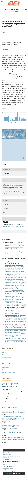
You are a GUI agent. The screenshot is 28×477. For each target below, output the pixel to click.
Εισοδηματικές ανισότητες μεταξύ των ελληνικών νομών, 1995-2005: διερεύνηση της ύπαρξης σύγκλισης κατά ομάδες (15, 266)
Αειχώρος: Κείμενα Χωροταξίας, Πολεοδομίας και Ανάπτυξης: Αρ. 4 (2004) (14, 247)
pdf (5, 164)
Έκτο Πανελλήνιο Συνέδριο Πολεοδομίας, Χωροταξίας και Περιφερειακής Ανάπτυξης (11, 385)
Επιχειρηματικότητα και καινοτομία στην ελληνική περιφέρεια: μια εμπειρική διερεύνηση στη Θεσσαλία (14, 291)
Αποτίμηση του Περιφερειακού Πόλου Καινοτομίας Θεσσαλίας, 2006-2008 (13, 337)
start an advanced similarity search (17, 252)
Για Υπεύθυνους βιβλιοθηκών (8, 372)
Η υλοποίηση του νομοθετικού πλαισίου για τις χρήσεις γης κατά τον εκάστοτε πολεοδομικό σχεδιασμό (13, 439)
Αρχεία (8, 17)
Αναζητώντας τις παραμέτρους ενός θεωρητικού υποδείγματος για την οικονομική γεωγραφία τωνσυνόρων (13, 310)
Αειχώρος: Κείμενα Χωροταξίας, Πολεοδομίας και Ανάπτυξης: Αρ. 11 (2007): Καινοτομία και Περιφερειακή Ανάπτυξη (15, 296)
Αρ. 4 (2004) (14, 17)
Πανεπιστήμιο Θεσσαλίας (14, 473)
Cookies (5, 469)
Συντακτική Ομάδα (7, 454)
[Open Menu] (1, 1)
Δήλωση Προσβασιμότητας (9, 471)
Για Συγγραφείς (5, 369)
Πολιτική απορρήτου (8, 468)
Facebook (5, 462)
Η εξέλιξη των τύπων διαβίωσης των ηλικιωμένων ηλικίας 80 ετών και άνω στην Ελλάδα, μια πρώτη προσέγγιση (12, 427)
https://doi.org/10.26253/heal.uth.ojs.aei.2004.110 (14, 39)
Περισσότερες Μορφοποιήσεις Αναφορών (11, 192)
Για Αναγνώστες (6, 367)
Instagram (5, 464)
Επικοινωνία (6, 459)
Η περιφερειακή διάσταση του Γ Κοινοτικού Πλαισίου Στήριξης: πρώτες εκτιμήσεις (14, 244)
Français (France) (6, 357)
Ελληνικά (4, 354)
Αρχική (3, 17)
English (4, 352)
